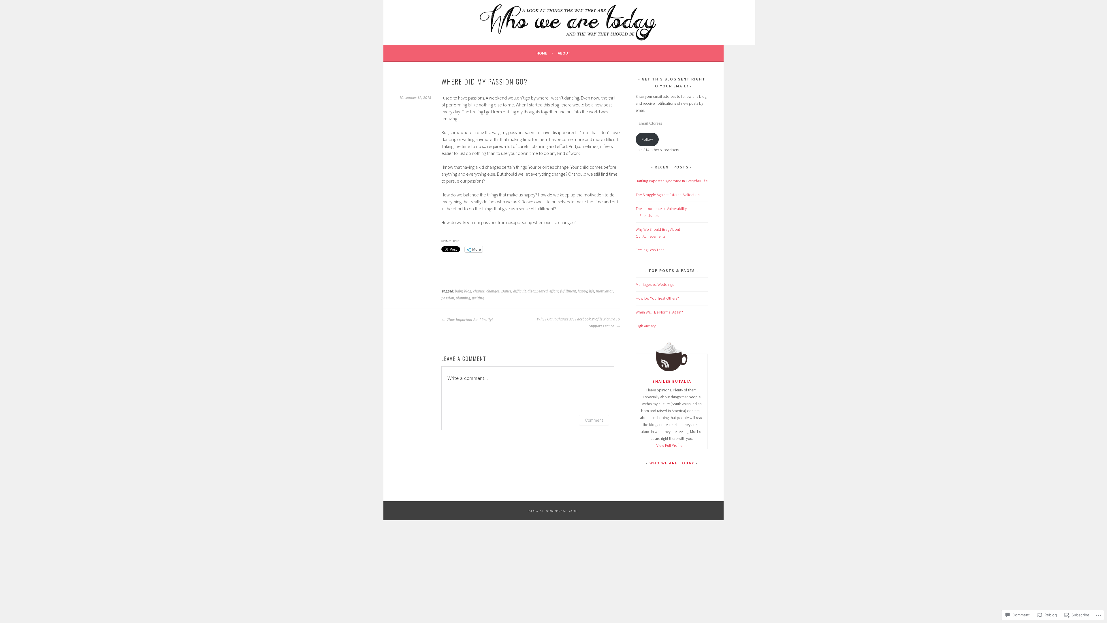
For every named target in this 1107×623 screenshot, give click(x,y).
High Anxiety (646, 326)
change (479, 291)
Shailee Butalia (671, 381)
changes (493, 291)
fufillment (568, 291)
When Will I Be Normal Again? (659, 312)
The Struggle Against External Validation (668, 194)
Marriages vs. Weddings (655, 284)
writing (478, 298)
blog (467, 291)
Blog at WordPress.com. (553, 510)
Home (541, 53)
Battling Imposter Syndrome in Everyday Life (671, 180)
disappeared (538, 291)
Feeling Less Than (650, 249)
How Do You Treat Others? (657, 298)
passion (447, 298)
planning (463, 298)
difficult (519, 291)
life (591, 291)
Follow (647, 139)
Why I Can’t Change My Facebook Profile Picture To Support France (578, 322)
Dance (506, 291)
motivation (604, 291)
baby (458, 291)
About (564, 53)
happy (582, 291)
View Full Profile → (671, 445)
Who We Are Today (671, 463)
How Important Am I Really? (469, 320)
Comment (594, 420)
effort (553, 291)
